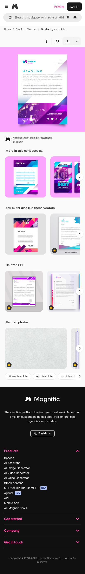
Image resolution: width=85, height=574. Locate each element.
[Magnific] (42, 400)
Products (11, 451)
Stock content (13, 483)
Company (11, 530)
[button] (42, 433)
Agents (12, 493)
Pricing (59, 6)
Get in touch (13, 542)
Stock (19, 29)
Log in (74, 6)
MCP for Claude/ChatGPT (25, 488)
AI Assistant (12, 463)
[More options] (46, 41)
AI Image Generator (17, 468)
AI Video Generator (16, 473)
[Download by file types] (77, 41)
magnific (18, 142)
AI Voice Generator (16, 478)
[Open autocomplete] (9, 17)
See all (37, 151)
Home (7, 29)
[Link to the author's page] (8, 140)
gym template (44, 376)
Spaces (9, 458)
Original (26, 55)
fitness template (18, 376)
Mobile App (11, 503)
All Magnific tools (15, 508)
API (6, 498)
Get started (13, 519)
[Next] (79, 176)
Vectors (32, 29)
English (42, 433)
